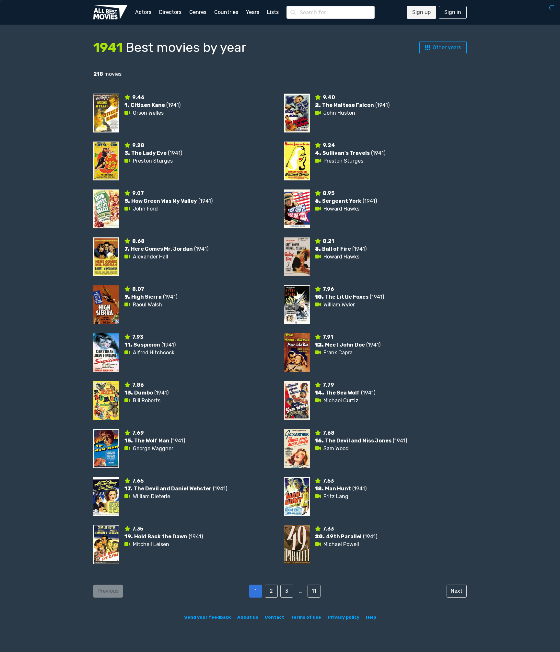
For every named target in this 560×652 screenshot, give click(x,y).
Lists (273, 12)
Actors (143, 12)
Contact (274, 617)
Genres (197, 12)
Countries (226, 12)
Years (252, 12)
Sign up (421, 12)
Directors (170, 12)
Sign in (452, 12)
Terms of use (306, 617)
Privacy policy (343, 617)
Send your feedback (207, 617)
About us (247, 617)
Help (371, 617)
